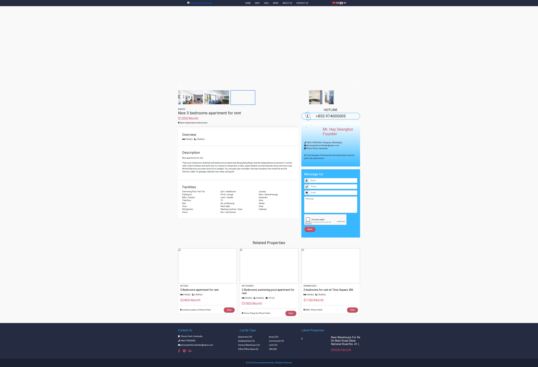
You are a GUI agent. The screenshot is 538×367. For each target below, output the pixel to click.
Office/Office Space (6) (248, 349)
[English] (337, 3)
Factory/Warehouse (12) (249, 345)
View (229, 310)
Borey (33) (273, 337)
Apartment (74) (245, 337)
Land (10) (273, 345)
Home (248, 3)
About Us (287, 3)
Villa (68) (273, 349)
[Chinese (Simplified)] (334, 3)
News (275, 3)
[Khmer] (345, 3)
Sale (266, 3)
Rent (257, 3)
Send (309, 229)
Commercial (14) (276, 341)
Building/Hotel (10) (246, 341)
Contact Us (302, 3)
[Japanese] (341, 3)
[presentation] (181, 87)
